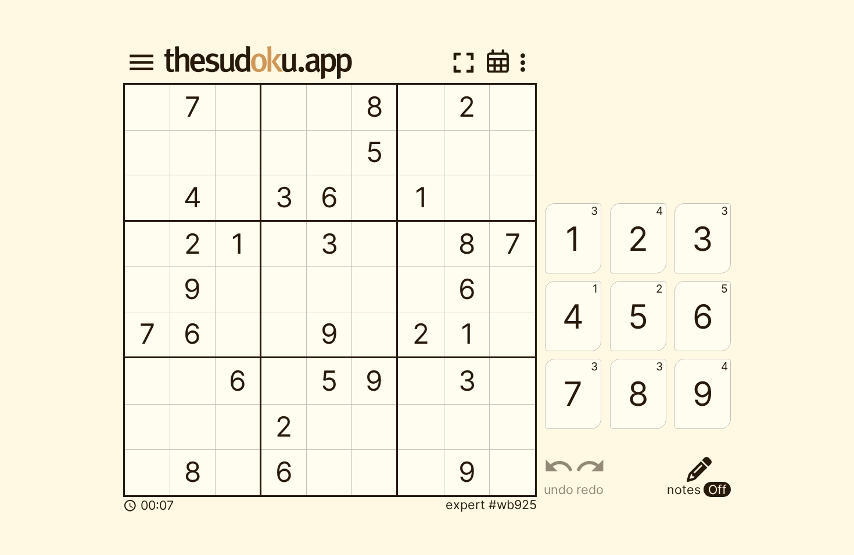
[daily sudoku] (498, 61)
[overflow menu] (523, 63)
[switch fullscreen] (463, 62)
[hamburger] (141, 63)
